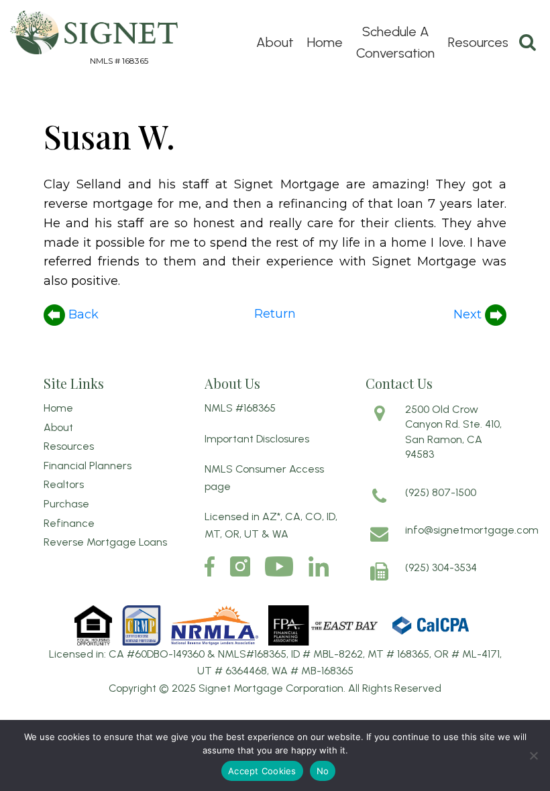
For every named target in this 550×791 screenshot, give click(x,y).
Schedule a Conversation (395, 42)
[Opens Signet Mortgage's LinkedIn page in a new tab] (319, 566)
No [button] (323, 771)
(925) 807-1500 (440, 492)
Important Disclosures (257, 438)
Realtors (64, 484)
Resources (478, 42)
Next (469, 314)
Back (82, 314)
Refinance (69, 523)
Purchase (66, 503)
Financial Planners (87, 465)
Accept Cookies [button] (262, 771)
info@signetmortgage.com (472, 530)
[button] (533, 755)
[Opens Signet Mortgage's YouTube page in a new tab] (279, 566)
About (275, 42)
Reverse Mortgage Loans (105, 542)
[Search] (527, 42)
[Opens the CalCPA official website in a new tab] (431, 624)
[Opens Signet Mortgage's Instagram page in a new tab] (240, 566)
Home (325, 42)
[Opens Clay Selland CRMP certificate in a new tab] (142, 624)
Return (275, 313)
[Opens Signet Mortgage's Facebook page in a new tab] (210, 566)
